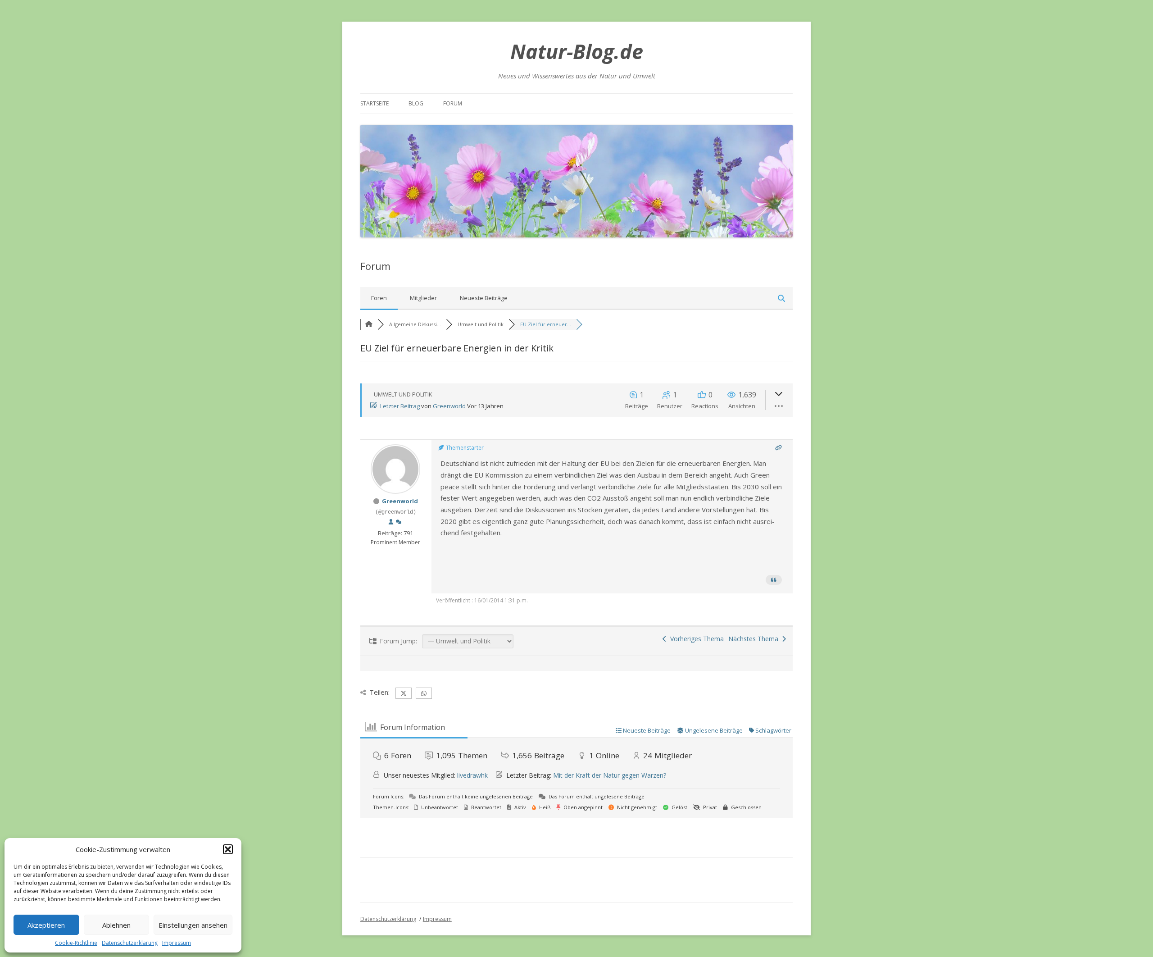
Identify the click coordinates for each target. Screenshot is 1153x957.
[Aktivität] (398, 522)
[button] (227, 849)
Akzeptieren (46, 925)
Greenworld (449, 406)
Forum (452, 103)
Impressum (176, 943)
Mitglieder (423, 298)
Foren (379, 298)
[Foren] (368, 324)
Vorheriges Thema (695, 638)
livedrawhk (472, 775)
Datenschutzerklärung (130, 943)
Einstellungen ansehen (193, 925)
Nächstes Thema (755, 638)
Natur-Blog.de (576, 51)
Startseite (374, 103)
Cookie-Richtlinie (76, 943)
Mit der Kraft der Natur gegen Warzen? (609, 775)
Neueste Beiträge (484, 298)
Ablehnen (116, 925)
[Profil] (391, 522)
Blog (416, 103)
